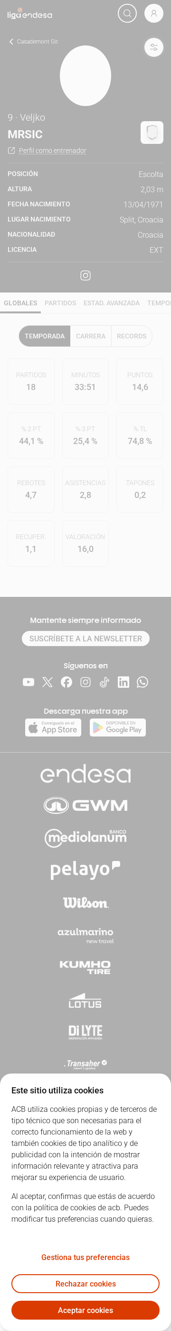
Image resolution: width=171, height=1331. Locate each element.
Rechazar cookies (86, 1283)
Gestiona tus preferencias (85, 1257)
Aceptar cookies (85, 1310)
